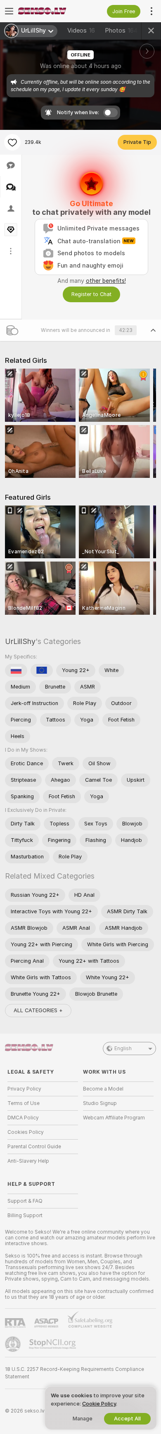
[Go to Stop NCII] (53, 1344)
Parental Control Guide (34, 1147)
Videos (81, 30)
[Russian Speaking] (16, 670)
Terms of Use (23, 1103)
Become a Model (103, 1089)
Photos (121, 30)
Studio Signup (100, 1103)
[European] (42, 670)
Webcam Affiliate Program (114, 1118)
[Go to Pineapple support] (13, 1344)
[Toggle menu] (9, 11)
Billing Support (25, 1215)
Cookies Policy (25, 1132)
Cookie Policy (99, 1404)
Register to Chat (91, 294)
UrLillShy (20, 641)
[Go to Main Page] (49, 11)
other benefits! (106, 280)
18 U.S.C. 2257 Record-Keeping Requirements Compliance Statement (74, 1373)
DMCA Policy (23, 1118)
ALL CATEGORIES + (38, 1010)
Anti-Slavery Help (28, 1161)
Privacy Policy (24, 1089)
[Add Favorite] (12, 142)
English (123, 1048)
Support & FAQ (25, 1201)
